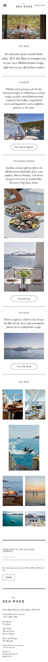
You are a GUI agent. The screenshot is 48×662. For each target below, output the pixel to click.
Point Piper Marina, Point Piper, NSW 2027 (21, 610)
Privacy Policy (30, 568)
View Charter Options (24, 147)
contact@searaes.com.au (14, 614)
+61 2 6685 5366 (10, 617)
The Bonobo (8, 641)
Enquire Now (40, 5)
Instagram (7, 621)
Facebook (7, 624)
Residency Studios (9, 654)
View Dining (24, 298)
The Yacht (7, 629)
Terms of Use (8, 631)
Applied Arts (7, 656)
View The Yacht (24, 366)
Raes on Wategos (10, 638)
